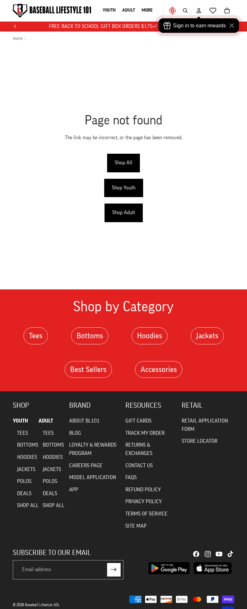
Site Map (136, 526)
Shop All (123, 162)
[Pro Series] (170, 11)
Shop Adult (123, 212)
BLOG (75, 433)
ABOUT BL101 (84, 420)
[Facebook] (196, 554)
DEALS (24, 493)
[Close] (233, 25)
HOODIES (27, 457)
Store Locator (199, 441)
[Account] (199, 11)
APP (73, 489)
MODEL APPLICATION (92, 477)
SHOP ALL (28, 505)
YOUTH (20, 420)
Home (18, 38)
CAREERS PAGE (86, 465)
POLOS (24, 481)
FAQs (131, 477)
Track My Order (145, 433)
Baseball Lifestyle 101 (42, 605)
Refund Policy (143, 489)
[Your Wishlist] (213, 11)
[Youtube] (219, 554)
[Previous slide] (15, 26)
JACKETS (26, 469)
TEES (22, 433)
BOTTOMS (27, 445)
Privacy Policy (143, 501)
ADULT (46, 420)
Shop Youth (123, 187)
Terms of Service (146, 513)
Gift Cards (138, 420)
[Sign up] (114, 570)
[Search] (185, 11)
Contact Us (139, 465)
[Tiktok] (230, 554)
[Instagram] (208, 554)
